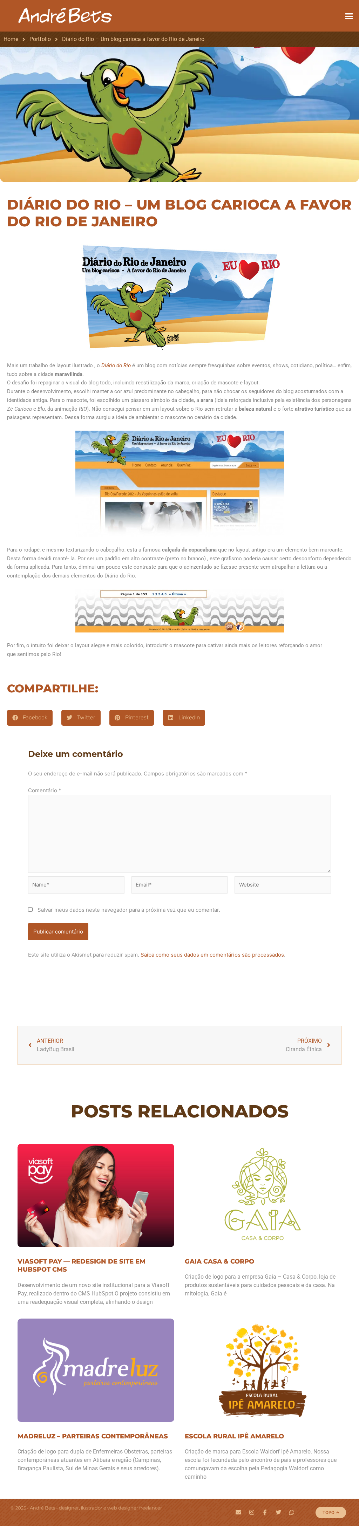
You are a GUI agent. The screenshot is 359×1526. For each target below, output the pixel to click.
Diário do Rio (116, 365)
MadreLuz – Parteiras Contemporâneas (93, 1436)
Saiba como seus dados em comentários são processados (212, 954)
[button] (348, 15)
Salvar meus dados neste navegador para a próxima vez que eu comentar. (129, 909)
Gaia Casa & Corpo (219, 1261)
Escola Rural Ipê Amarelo (234, 1436)
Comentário (44, 790)
